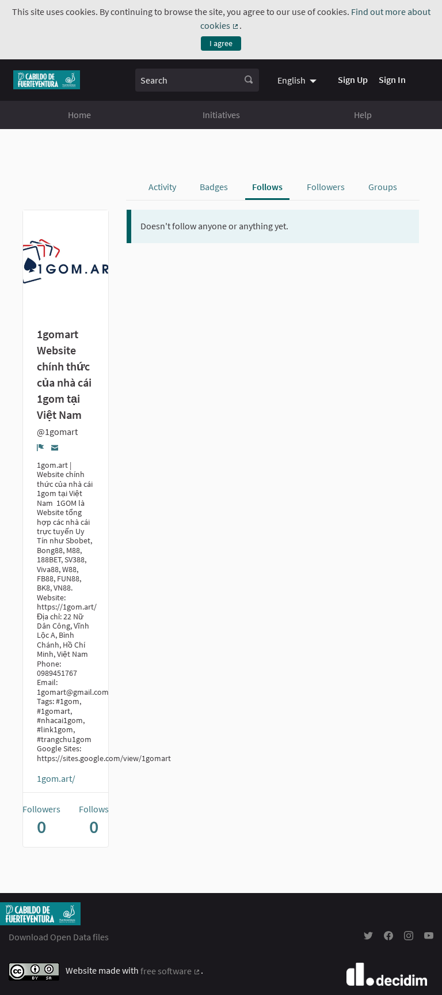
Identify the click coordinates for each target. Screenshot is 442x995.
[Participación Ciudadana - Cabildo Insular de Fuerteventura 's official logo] (46, 79)
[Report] (40, 447)
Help (363, 114)
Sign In (392, 79)
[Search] (248, 80)
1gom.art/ (56, 778)
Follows (267, 186)
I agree (221, 43)
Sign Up (353, 79)
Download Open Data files (59, 937)
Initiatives (221, 114)
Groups (382, 186)
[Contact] (55, 447)
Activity (162, 186)
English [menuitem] (291, 80)
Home (79, 114)
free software (170, 971)
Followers (326, 186)
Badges (214, 186)
